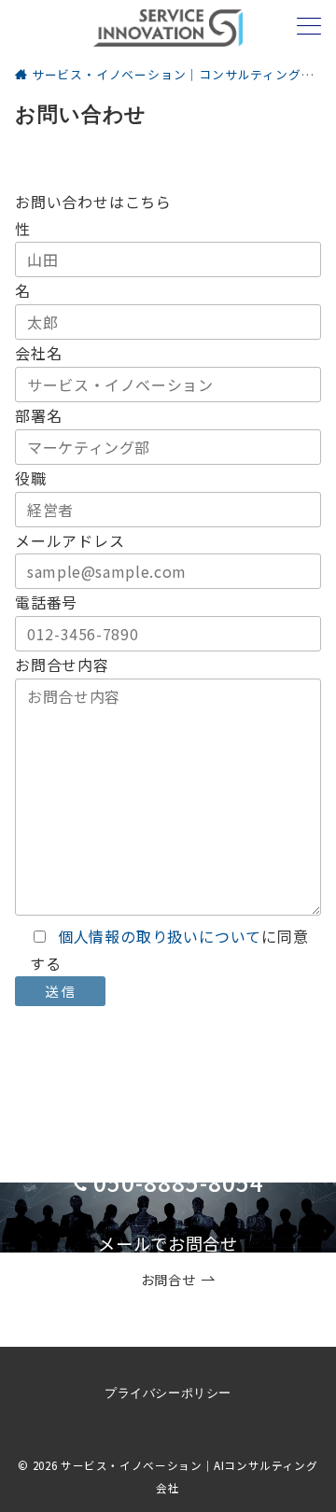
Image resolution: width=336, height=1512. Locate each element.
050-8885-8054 (178, 1182)
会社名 (38, 353)
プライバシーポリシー (168, 1393)
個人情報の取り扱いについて (159, 936)
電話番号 (46, 602)
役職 (31, 478)
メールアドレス (70, 540)
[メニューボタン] (309, 27)
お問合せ (168, 1279)
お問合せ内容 (62, 664)
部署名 (38, 415)
